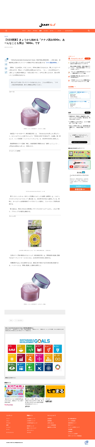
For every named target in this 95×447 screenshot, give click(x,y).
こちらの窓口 (46, 82)
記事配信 (70, 431)
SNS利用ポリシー (72, 423)
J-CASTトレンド (31, 420)
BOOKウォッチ (30, 426)
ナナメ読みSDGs (18, 320)
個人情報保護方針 (72, 418)
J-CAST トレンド (47, 25)
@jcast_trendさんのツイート (76, 148)
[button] (6, 30)
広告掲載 (70, 429)
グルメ (29, 30)
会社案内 (50, 418)
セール (51, 30)
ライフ (23, 30)
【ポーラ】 (12, 91)
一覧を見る (88, 112)
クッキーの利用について (74, 427)
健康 (40, 30)
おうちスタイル (69, 30)
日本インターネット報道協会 (75, 435)
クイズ (59, 30)
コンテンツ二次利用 (72, 433)
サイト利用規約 (71, 420)
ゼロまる (29, 432)
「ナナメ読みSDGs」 (51, 62)
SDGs (11, 320)
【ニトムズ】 (12, 216)
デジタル (35, 30)
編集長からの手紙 (52, 427)
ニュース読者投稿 (52, 425)
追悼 (69, 112)
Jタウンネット (30, 430)
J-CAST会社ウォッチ (32, 423)
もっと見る (88, 58)
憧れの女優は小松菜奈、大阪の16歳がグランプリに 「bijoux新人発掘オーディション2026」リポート (80, 68)
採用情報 (50, 420)
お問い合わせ (51, 423)
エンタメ (46, 30)
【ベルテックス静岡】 (15, 151)
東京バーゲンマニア (31, 428)
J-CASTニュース (31, 418)
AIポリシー (70, 425)
